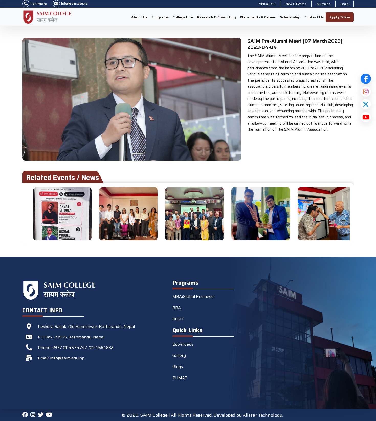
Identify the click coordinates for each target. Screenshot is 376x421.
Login (344, 3)
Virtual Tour (267, 3)
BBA (176, 308)
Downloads (182, 344)
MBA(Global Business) (193, 296)
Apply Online (339, 17)
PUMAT (179, 378)
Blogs (177, 366)
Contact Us (314, 17)
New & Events (296, 3)
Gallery (179, 355)
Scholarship (290, 17)
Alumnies (323, 3)
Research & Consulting (216, 17)
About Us (139, 17)
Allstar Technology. (263, 415)
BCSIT (178, 319)
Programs (160, 17)
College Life (183, 17)
